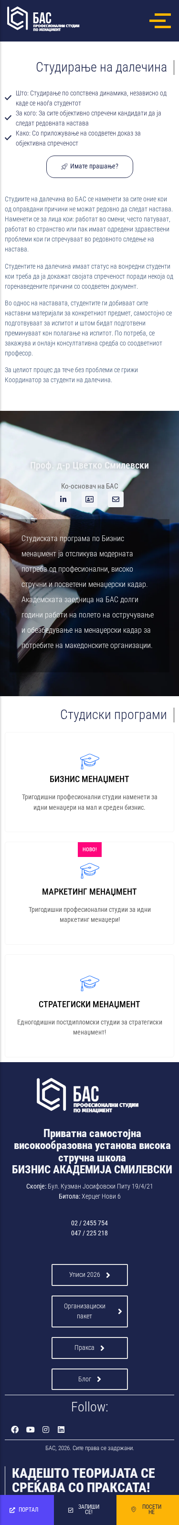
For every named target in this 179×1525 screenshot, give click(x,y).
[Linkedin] (61, 1429)
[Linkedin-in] (63, 499)
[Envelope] (116, 499)
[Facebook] (15, 1429)
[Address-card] (89, 499)
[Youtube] (30, 1429)
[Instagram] (46, 1429)
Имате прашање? (94, 166)
